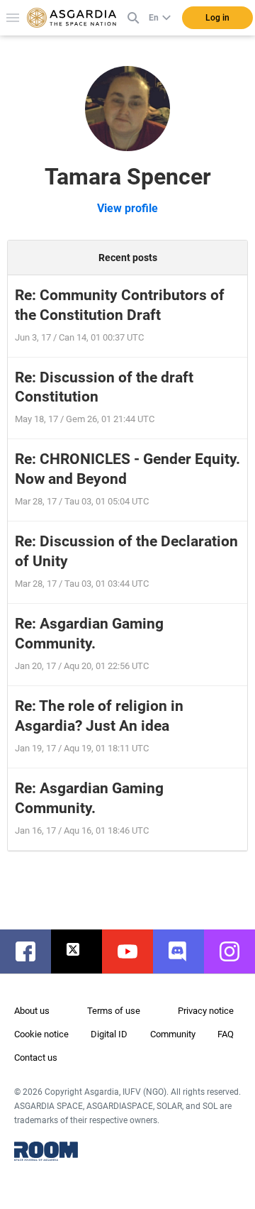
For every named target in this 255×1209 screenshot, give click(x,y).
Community (173, 1034)
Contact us (35, 1057)
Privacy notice (206, 1010)
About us (32, 1010)
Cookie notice (41, 1034)
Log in (217, 18)
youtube (134, 951)
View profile (127, 208)
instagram (236, 951)
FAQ (225, 1034)
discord (185, 951)
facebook (32, 951)
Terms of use (113, 1010)
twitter (83, 951)
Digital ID (109, 1034)
